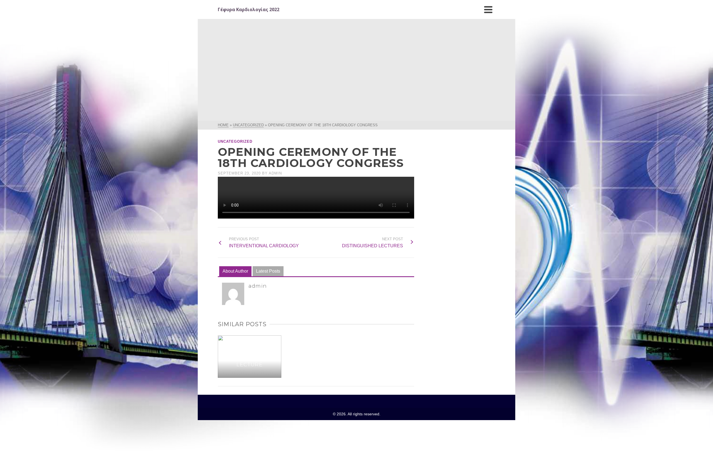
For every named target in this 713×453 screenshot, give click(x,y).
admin (275, 173)
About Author (235, 271)
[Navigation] (488, 9)
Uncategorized (235, 141)
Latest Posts (268, 271)
